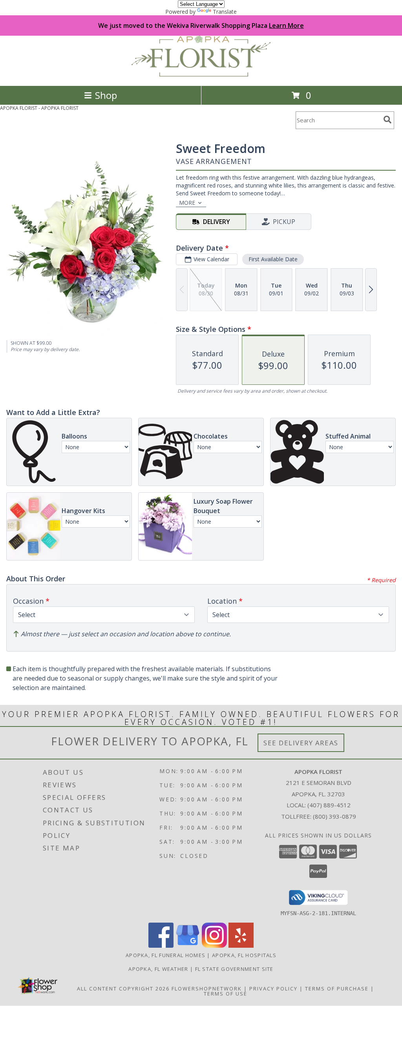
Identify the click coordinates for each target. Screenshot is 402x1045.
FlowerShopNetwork (207, 988)
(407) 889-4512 (329, 805)
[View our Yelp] (241, 945)
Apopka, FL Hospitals (244, 955)
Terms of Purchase (337, 988)
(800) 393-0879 (334, 816)
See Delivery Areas (300, 742)
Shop (106, 95)
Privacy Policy (273, 988)
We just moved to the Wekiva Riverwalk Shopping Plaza (201, 25)
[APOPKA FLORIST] (201, 74)
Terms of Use (225, 993)
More (187, 202)
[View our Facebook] (161, 945)
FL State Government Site (234, 968)
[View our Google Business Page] (187, 945)
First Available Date (273, 259)
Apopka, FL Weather (158, 968)
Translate (225, 11)
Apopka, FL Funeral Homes (165, 955)
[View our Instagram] (214, 945)
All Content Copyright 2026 (123, 988)
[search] (387, 119)
